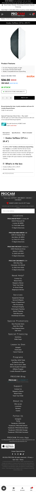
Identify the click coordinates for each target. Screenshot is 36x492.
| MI (18, 233)
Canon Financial (18, 352)
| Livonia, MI (18, 218)
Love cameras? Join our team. (18, 1)
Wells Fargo (18, 339)
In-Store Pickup (18, 287)
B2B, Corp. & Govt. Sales (18, 364)
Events (18, 411)
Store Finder (7, 5)
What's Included (27, 133)
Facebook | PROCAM (18, 423)
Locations (18, 406)
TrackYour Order (24, 10)
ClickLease (18, 349)
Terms (21, 459)
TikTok (18, 421)
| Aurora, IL (18, 246)
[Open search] (30, 14)
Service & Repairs (18, 300)
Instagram (18, 419)
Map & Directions (18, 228)
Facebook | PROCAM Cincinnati (18, 432)
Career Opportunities (18, 451)
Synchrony (18, 337)
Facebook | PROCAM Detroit (18, 425)
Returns (32, 10)
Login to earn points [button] (7, 110)
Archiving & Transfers (18, 309)
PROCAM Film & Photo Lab (10, 3)
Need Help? (4, 10)
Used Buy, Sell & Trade (18, 360)
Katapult (18, 347)
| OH (18, 261)
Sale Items (18, 330)
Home (3, 19)
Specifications (16, 133)
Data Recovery (18, 313)
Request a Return (18, 283)
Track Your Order (18, 285)
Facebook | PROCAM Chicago (18, 430)
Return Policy (18, 280)
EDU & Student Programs (18, 367)
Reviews (18, 408)
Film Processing (18, 304)
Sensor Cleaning (18, 311)
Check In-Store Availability (15, 91)
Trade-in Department (18, 302)
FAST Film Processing (25, 3)
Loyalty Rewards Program (18, 371)
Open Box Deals (18, 326)
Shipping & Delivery (18, 289)
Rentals (14, 5)
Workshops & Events (23, 5)
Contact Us (18, 278)
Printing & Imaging (18, 307)
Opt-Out (15, 459)
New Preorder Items (18, 324)
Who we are (18, 404)
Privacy (30, 457)
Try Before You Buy (18, 362)
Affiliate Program (18, 369)
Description (6, 133)
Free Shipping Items (18, 328)
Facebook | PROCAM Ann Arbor (18, 428)
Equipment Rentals (18, 298)
